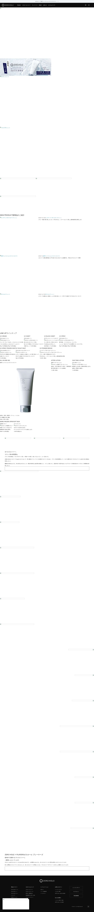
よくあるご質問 (57, 891)
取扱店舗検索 (76, 895)
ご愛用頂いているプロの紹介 (47, 868)
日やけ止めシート (14, 891)
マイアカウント (76, 891)
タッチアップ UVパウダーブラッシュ (53, 217)
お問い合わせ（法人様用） (59, 902)
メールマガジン (43, 893)
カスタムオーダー (51, 5)
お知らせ (45, 5)
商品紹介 (19, 5)
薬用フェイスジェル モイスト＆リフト (51, 255)
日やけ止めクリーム (14, 889)
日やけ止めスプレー (14, 893)
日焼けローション (14, 897)
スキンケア (13, 895)
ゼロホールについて (26, 5)
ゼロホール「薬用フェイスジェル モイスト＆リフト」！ (46, 1)
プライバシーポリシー (29, 897)
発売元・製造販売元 (29, 893)
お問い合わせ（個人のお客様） (60, 893)
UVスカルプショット (49, 294)
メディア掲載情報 (43, 891)
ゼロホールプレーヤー (29, 891)
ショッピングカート (76, 887)
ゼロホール (7, 5)
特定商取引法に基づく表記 (30, 895)
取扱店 (40, 5)
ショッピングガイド (58, 889)
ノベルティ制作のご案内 (59, 900)
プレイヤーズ (34, 5)
